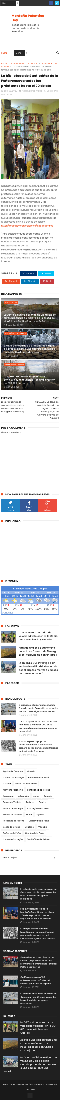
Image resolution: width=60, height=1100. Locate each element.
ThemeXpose (22, 1084)
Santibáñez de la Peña (15, 333)
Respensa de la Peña (13, 820)
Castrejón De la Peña (38, 808)
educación (23, 796)
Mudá (29, 814)
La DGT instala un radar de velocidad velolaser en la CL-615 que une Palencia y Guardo (38, 636)
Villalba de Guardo (12, 814)
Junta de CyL (11, 302)
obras (36, 796)
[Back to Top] (30, 1095)
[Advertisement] (29, 549)
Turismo (30, 802)
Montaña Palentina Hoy (28, 17)
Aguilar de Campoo (13, 771)
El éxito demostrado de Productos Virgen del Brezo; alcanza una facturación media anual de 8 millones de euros (29, 349)
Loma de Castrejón (13, 839)
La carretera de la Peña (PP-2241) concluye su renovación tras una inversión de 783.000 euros (29, 380)
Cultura (7, 783)
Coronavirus (17, 63)
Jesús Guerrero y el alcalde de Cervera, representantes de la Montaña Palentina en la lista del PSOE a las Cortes (38, 962)
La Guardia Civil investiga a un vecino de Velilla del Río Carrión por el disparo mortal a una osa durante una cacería (38, 668)
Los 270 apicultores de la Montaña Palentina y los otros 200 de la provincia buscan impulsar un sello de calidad (38, 726)
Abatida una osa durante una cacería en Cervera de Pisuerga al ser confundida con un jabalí (38, 651)
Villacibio (42, 827)
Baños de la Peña (12, 833)
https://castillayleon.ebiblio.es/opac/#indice (27, 225)
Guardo (31, 771)
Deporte (48, 796)
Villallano (29, 827)
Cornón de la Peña (34, 833)
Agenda (40, 814)
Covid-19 (33, 63)
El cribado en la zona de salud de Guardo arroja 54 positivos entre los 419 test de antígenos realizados (38, 708)
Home (4, 52)
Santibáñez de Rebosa (38, 839)
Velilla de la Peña (11, 827)
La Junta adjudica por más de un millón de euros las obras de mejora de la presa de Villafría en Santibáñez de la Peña (30, 318)
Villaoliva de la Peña (39, 820)
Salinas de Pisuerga (13, 808)
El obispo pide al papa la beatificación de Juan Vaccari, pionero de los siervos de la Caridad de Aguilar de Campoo (38, 746)
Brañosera (8, 796)
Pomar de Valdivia (12, 802)
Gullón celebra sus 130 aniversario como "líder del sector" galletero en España (35, 980)
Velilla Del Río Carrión (26, 783)
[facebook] (51, 3)
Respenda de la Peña (14, 364)
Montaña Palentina (13, 789)
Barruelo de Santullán (39, 777)
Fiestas (42, 802)
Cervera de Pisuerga (13, 777)
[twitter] (57, 3)
